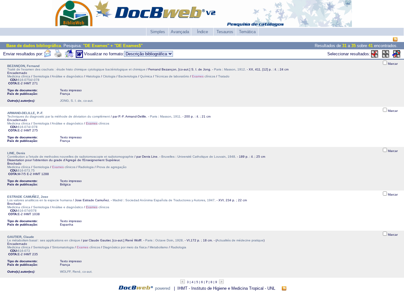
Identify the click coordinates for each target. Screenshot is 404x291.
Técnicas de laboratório (172, 76)
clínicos (203, 76)
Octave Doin (164, 240)
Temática (247, 31)
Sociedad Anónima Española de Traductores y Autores (165, 200)
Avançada (180, 31)
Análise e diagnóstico (67, 76)
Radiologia (86, 167)
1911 (177, 116)
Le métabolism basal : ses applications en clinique (43, 240)
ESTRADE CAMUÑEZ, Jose (27, 196)
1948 (231, 156)
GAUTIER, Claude (20, 237)
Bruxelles (168, 156)
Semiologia (41, 76)
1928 (179, 240)
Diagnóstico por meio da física (125, 247)
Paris (217, 69)
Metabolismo (159, 247)
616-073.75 (26, 170)
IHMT (27, 83)
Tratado (223, 76)
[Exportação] (69, 56)
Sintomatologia (63, 247)
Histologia (93, 76)
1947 (211, 200)
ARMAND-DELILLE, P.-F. (25, 113)
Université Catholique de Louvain (201, 156)
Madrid (117, 200)
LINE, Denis (16, 153)
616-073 (24, 250)
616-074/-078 (28, 127)
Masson (229, 69)
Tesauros (225, 31)
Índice (202, 31)
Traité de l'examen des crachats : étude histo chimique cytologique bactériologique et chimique (76, 69)
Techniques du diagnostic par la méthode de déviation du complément (58, 116)
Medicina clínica (18, 76)
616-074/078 (27, 210)
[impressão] (58, 56)
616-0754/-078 (28, 80)
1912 (241, 69)
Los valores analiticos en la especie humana (39, 200)
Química (146, 76)
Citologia (109, 76)
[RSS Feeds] (395, 39)
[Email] (47, 56)
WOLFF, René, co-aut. (76, 271)
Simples (157, 31)
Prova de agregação (112, 167)
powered (162, 288)
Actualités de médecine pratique (240, 240)
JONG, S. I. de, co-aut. (76, 100)
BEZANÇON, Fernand (23, 66)
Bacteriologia (127, 76)
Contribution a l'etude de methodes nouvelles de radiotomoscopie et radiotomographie (70, 156)
